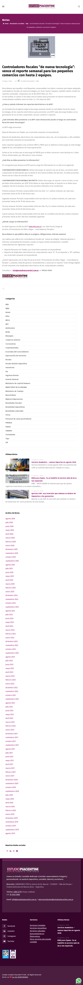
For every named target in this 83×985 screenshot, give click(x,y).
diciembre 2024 (12, 595)
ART (7, 324)
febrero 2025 (11, 588)
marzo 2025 (10, 584)
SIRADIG (9, 431)
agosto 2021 (10, 749)
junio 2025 (9, 572)
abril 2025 (9, 580)
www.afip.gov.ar (35, 227)
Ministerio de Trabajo (14, 391)
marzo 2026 (10, 538)
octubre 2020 (11, 787)
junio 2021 (9, 757)
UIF (7, 442)
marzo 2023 (10, 676)
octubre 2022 (11, 695)
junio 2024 (10, 618)
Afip (37, 81)
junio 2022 (9, 711)
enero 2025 (10, 592)
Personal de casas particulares (18, 419)
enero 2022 (10, 730)
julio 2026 (9, 522)
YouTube (10, 941)
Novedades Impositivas (15, 407)
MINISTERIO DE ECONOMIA (16, 387)
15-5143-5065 (15, 895)
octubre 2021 (11, 741)
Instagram (11, 936)
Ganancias (10, 367)
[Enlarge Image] (41, 47)
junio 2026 (10, 526)
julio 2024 (9, 615)
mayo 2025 (10, 576)
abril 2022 (9, 718)
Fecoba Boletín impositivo (16, 364)
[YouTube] (17, 851)
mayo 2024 (10, 622)
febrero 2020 (11, 810)
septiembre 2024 (12, 607)
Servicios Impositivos (38, 928)
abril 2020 (9, 803)
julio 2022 (9, 707)
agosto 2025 (10, 565)
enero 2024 (10, 638)
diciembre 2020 (12, 780)
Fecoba (8, 360)
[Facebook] (7, 851)
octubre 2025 (11, 557)
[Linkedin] (10, 851)
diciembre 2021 (12, 734)
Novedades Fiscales (14, 403)
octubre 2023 (11, 649)
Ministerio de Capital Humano (18, 383)
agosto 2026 (10, 519)
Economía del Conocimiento (17, 352)
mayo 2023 (10, 668)
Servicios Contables (37, 925)
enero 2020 (10, 814)
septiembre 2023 (12, 653)
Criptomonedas (12, 348)
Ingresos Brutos (12, 375)
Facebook (11, 926)
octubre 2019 (11, 826)
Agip (7, 308)
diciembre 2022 (12, 688)
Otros (8, 415)
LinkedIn (10, 931)
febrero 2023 (11, 680)
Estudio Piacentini (27, 81)
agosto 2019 (10, 833)
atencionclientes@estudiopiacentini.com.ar (55, 900)
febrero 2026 (11, 542)
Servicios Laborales (37, 931)
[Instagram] (14, 851)
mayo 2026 (10, 530)
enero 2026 (10, 546)
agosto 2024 (10, 611)
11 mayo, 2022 (7, 81)
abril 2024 (9, 626)
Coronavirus (11, 344)
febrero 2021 (11, 772)
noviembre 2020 (12, 783)
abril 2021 (9, 764)
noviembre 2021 (12, 737)
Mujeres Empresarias (14, 399)
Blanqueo (9, 336)
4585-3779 (17, 892)
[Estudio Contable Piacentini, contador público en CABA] (41, 6)
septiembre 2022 (12, 699)
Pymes (8, 427)
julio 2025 (9, 569)
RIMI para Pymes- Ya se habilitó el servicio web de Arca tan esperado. (68, 943)
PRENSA (9, 423)
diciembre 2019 (12, 818)
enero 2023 (10, 684)
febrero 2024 (11, 634)
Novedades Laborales (14, 411)
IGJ (7, 371)
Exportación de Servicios (16, 356)
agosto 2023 (10, 657)
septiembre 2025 (12, 561)
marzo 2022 (10, 722)
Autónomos (10, 328)
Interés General (12, 379)
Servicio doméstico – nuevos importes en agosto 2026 (53, 462)
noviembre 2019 (12, 822)
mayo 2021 (10, 760)
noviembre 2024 (12, 599)
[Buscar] (79, 6)
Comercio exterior (13, 340)
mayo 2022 (10, 714)
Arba (7, 316)
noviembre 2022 (12, 691)
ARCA (8, 320)
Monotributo (11, 395)
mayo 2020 (10, 799)
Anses (8, 312)
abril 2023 (9, 672)
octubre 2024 (11, 603)
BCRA (8, 332)
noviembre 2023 (12, 645)
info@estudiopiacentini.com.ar (24, 900)
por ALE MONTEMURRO (20, 977)
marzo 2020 (10, 807)
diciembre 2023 (12, 641)
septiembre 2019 (12, 830)
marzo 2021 (10, 768)
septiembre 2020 (12, 791)
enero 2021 (10, 776)
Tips (7, 439)
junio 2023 (9, 664)
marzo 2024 (10, 630)
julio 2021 (9, 753)
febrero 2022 (11, 726)
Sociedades (10, 435)
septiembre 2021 (12, 745)
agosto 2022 (10, 703)
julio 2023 (9, 661)
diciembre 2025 (12, 549)
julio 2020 (9, 795)
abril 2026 (9, 534)
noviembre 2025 (12, 553)
